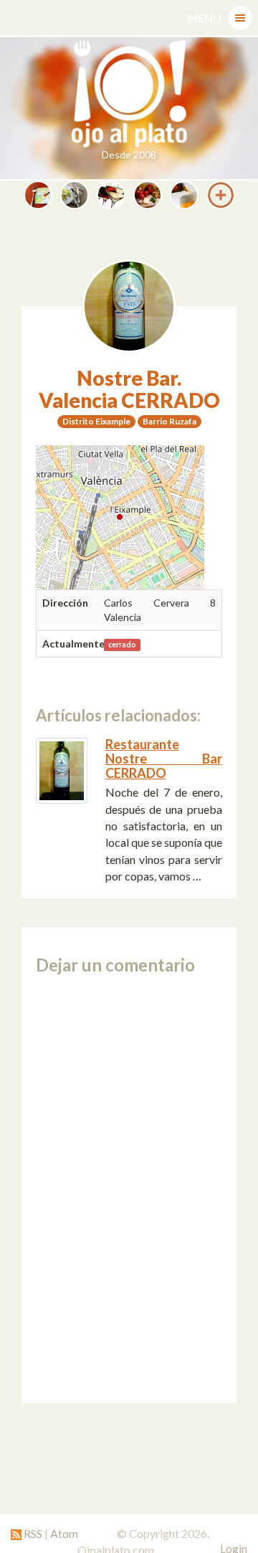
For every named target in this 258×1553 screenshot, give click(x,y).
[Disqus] (129, 1189)
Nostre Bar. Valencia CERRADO (129, 389)
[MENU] (240, 18)
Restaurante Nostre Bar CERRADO (163, 758)
